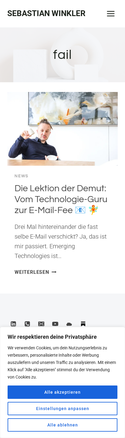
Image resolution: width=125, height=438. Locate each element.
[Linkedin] (13, 324)
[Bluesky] (69, 324)
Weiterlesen (35, 272)
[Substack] (83, 324)
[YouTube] (55, 324)
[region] (62, 382)
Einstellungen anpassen (62, 408)
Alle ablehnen (62, 425)
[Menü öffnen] (110, 13)
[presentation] (62, 129)
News (22, 176)
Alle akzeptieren (62, 392)
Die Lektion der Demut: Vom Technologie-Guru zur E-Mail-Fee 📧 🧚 (61, 199)
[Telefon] (27, 324)
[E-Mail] (41, 324)
